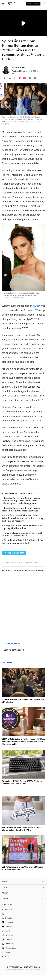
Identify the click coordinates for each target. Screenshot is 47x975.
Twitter (36, 306)
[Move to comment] (35, 78)
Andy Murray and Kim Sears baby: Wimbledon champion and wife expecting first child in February (22, 518)
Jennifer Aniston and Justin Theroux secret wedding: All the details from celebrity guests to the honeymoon (21, 501)
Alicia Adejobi (20, 67)
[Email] (29, 78)
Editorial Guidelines (34, 570)
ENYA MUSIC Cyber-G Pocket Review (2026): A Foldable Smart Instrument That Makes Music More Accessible (23, 741)
